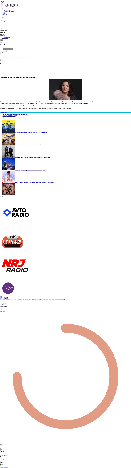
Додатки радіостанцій (6, 10)
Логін (1, 34)
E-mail (1, 47)
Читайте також (3, 112)
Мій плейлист (4, 14)
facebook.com (4, 301)
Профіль (3, 13)
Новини (3, 8)
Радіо (1, 296)
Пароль (1, 35)
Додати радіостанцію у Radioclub (8, 11)
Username (4, 21)
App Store (4, 303)
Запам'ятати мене (7, 37)
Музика (3, 9)
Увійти (3, 12)
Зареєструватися (5, 18)
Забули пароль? (5, 38)
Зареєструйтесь (8, 41)
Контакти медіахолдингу (4, 298)
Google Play (4, 304)
